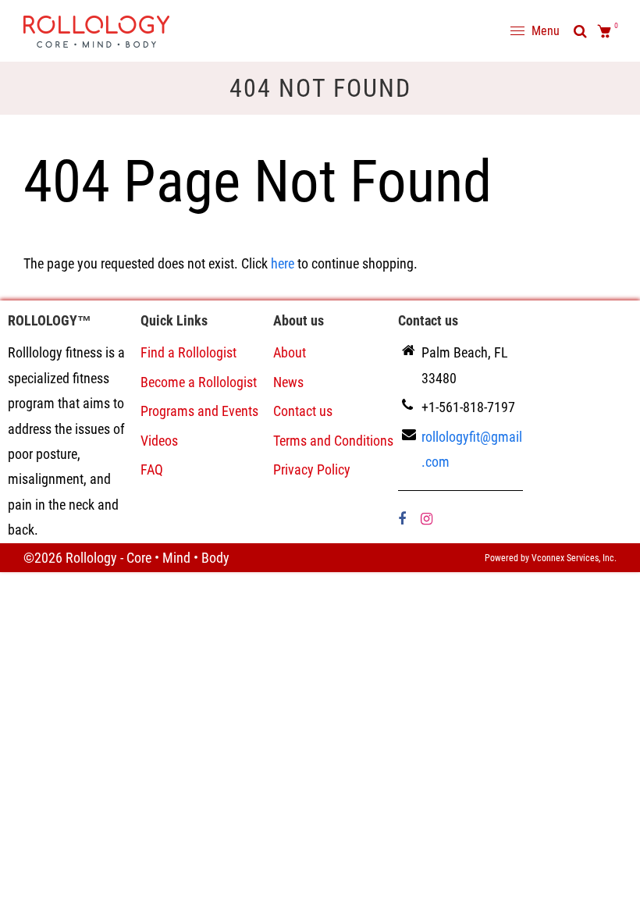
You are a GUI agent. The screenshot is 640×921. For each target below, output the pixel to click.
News (288, 382)
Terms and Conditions (333, 440)
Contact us (302, 411)
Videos (159, 440)
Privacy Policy (311, 469)
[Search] (580, 31)
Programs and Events (199, 411)
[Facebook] (403, 518)
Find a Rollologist (188, 352)
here (282, 263)
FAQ (151, 469)
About (289, 352)
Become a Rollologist (198, 382)
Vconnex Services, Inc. (574, 558)
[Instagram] (428, 518)
